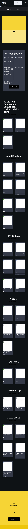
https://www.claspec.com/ (14, 512)
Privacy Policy (12, 527)
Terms (17, 527)
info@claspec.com (14, 505)
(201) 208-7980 (14, 498)
